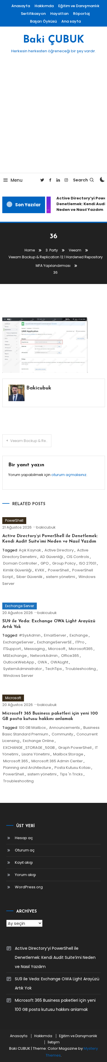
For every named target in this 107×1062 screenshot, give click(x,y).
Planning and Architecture (27, 767)
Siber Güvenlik (29, 576)
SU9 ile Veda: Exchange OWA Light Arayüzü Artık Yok (57, 983)
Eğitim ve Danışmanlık (78, 6)
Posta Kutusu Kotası (72, 767)
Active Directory (59, 550)
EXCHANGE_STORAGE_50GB (29, 747)
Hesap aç (24, 838)
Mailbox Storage (68, 754)
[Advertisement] (53, 116)
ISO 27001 (87, 563)
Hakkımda (44, 6)
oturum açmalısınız (68, 474)
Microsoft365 (81, 648)
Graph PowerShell (75, 747)
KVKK (40, 570)
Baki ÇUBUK (53, 40)
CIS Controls (77, 556)
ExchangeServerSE (54, 642)
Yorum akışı (25, 874)
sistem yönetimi (60, 576)
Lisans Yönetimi (36, 754)
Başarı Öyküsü (43, 21)
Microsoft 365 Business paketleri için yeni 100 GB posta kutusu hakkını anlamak (55, 1004)
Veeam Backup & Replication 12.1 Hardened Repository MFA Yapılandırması (31, 440)
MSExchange (15, 655)
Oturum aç (25, 850)
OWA (42, 662)
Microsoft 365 (15, 761)
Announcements (64, 727)
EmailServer (55, 635)
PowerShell (14, 520)
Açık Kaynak (30, 550)
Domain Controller (20, 563)
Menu (17, 180)
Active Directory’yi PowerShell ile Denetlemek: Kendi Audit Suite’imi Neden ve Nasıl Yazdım (55, 957)
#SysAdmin (30, 635)
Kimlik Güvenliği (17, 570)
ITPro (79, 642)
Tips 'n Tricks (71, 774)
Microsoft (56, 648)
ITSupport (12, 648)
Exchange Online (38, 740)
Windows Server (18, 675)
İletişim (54, 1042)
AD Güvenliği (51, 556)
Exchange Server (19, 605)
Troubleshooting (80, 668)
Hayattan (59, 13)
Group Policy (64, 563)
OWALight (59, 662)
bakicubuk (38, 388)
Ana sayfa (71, 21)
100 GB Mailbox (32, 727)
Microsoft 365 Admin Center (57, 761)
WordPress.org (29, 887)
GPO (45, 563)
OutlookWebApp (18, 662)
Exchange (79, 635)
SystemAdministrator (22, 668)
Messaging (34, 648)
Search (80, 180)
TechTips (53, 668)
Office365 (70, 655)
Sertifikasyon (33, 13)
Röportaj (81, 13)
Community (62, 734)
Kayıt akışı (24, 862)
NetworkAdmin (44, 655)
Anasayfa (20, 6)
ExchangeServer (18, 642)
